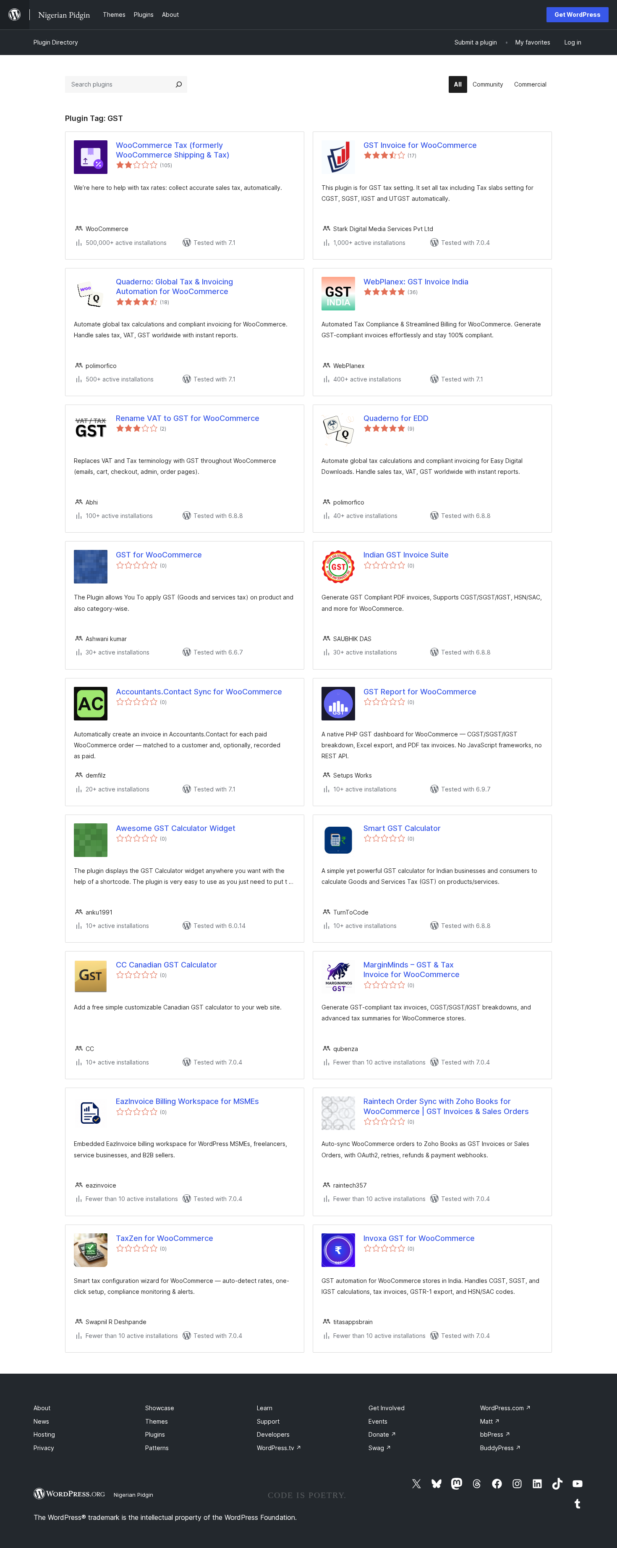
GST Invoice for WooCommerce (420, 145)
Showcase (159, 1407)
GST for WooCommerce (159, 554)
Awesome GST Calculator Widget (175, 828)
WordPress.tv (279, 1447)
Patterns (157, 1447)
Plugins (155, 1434)
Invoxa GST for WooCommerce (419, 1238)
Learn (264, 1407)
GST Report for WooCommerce (419, 691)
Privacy (44, 1447)
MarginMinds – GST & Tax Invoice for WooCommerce (411, 969)
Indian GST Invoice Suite (406, 554)
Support (268, 1421)
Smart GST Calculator (402, 828)
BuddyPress (500, 1447)
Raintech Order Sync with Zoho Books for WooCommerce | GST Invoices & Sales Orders (446, 1106)
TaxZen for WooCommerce (164, 1238)
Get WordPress (577, 14)
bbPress (495, 1434)
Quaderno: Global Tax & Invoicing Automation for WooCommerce (174, 286)
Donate (382, 1434)
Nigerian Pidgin (133, 1494)
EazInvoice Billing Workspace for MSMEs (187, 1101)
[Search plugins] (178, 84)
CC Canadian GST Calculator (166, 964)
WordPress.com (505, 1407)
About (42, 1407)
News (41, 1421)
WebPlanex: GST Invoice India (415, 281)
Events (378, 1421)
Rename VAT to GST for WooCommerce (187, 418)
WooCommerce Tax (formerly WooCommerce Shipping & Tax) (173, 150)
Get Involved (387, 1407)
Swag (380, 1447)
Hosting (44, 1434)
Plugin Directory (56, 42)
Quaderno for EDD (396, 418)
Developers (273, 1434)
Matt (490, 1421)
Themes (156, 1421)
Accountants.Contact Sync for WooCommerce (199, 691)
